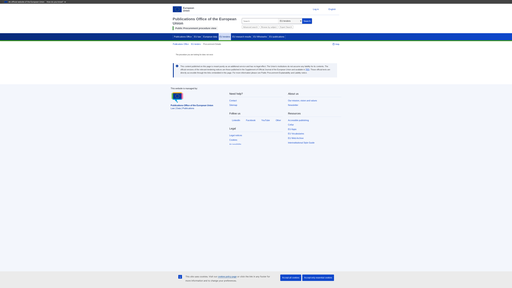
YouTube (265, 120)
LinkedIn (236, 120)
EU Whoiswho (260, 37)
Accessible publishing (298, 120)
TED (307, 70)
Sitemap (233, 105)
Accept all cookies (290, 278)
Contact (233, 100)
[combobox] (260, 21)
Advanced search (250, 27)
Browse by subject (269, 27)
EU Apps (292, 129)
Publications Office (183, 37)
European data (210, 37)
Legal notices (235, 135)
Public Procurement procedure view (195, 28)
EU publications (276, 37)
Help (337, 44)
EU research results (241, 37)
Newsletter (293, 105)
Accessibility (235, 144)
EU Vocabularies (296, 134)
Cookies (233, 140)
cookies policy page (227, 276)
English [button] (332, 9)
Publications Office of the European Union (192, 105)
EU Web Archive (296, 138)
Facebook (250, 120)
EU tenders (224, 37)
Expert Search (286, 27)
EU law (197, 37)
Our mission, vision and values (302, 100)
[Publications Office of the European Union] (183, 9)
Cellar (291, 125)
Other (278, 120)
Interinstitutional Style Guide (301, 143)
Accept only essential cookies (318, 278)
